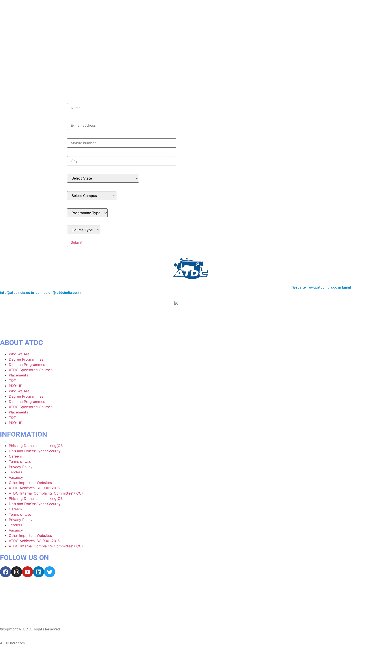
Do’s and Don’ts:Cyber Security (35, 451)
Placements (18, 375)
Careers (15, 456)
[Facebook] (5, 571)
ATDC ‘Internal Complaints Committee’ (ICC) (46, 493)
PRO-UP (15, 386)
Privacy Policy (20, 467)
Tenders (15, 472)
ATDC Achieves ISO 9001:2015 (34, 488)
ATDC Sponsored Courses (30, 370)
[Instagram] (16, 571)
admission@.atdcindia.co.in (58, 293)
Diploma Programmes (27, 364)
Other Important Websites (30, 482)
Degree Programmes (26, 359)
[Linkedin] (38, 571)
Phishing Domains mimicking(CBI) (37, 445)
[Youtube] (27, 571)
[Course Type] (83, 230)
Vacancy (16, 477)
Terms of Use (20, 461)
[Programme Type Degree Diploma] (87, 212)
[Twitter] (49, 571)
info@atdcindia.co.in (17, 293)
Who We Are (19, 354)
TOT (12, 380)
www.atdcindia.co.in (324, 287)
